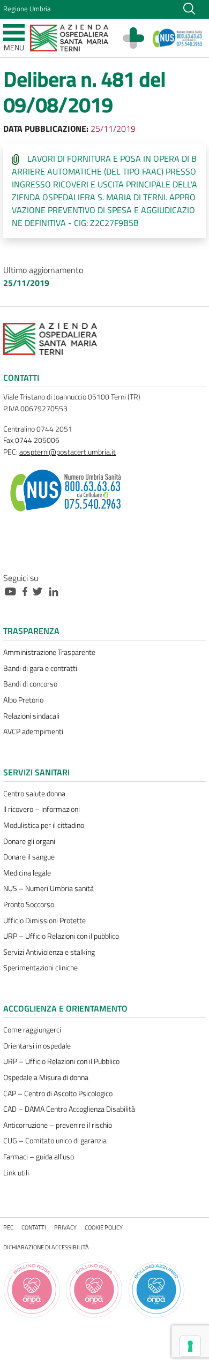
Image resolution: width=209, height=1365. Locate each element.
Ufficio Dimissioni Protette (44, 920)
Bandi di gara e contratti (40, 668)
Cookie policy (104, 1227)
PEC (8, 1227)
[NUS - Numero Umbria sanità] (178, 38)
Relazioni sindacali (31, 716)
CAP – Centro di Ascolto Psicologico (58, 1093)
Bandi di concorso (30, 684)
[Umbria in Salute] (139, 38)
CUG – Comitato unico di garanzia (55, 1141)
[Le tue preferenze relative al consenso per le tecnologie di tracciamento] (190, 1346)
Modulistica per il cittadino (43, 825)
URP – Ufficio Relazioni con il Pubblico (61, 1061)
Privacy (65, 1227)
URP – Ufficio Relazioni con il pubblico (61, 936)
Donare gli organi (29, 841)
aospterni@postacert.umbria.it (67, 452)
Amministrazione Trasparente (49, 652)
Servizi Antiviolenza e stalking (49, 952)
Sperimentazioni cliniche (40, 968)
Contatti (33, 1227)
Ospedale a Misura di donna (45, 1077)
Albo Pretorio (23, 700)
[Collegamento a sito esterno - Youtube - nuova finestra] (13, 590)
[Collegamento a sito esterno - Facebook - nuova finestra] (28, 590)
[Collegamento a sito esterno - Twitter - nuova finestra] (40, 590)
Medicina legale (27, 873)
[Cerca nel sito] (189, 7)
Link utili (16, 1173)
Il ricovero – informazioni (41, 809)
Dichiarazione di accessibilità (46, 1246)
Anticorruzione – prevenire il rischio (57, 1125)
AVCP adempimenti (33, 731)
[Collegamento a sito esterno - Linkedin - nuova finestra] (56, 590)
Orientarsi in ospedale (37, 1046)
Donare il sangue (29, 857)
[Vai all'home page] (69, 37)
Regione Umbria (26, 8)
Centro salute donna (34, 794)
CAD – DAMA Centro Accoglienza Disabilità (69, 1109)
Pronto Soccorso (28, 904)
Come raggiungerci (32, 1030)
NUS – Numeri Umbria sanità (48, 888)
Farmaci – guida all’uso (38, 1157)
